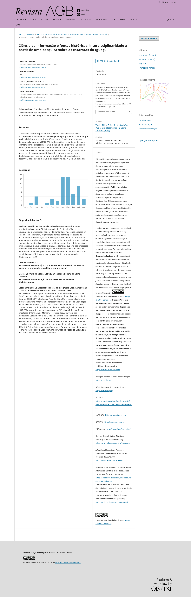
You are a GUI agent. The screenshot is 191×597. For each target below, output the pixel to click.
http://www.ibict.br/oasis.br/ (108, 369)
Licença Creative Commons (68, 562)
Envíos (56, 19)
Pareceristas (101, 19)
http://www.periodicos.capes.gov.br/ (111, 460)
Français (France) (147, 67)
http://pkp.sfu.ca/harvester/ (119, 429)
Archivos (45, 19)
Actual (33, 19)
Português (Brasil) (147, 55)
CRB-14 (133, 19)
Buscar (171, 19)
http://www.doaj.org (104, 390)
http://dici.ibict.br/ (103, 380)
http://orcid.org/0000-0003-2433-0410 (32, 67)
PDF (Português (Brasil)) (109, 61)
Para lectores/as (145, 120)
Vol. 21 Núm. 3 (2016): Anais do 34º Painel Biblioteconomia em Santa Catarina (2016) (72, 34)
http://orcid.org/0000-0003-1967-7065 (32, 77)
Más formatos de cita (106, 111)
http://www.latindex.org (115, 415)
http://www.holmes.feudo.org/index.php (113, 443)
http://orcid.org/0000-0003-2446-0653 (32, 100)
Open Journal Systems (149, 140)
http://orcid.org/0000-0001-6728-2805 (32, 87)
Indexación (71, 19)
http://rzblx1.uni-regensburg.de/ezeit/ (112, 502)
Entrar (174, 2)
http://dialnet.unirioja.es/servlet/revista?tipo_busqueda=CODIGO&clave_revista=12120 (114, 404)
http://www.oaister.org (114, 422)
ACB (113, 19)
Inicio (21, 34)
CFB (18, 25)
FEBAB (123, 19)
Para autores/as (145, 124)
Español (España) (147, 59)
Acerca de (19, 19)
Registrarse (163, 2)
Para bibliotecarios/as (148, 128)
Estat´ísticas (86, 19)
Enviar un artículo (149, 38)
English (142, 63)
